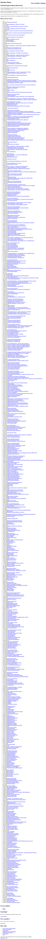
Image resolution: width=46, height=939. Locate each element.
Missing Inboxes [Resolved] (12, 263)
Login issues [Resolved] (12, 134)
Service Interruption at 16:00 (13, 503)
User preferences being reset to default (15, 682)
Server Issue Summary (12, 231)
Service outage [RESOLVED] (14, 284)
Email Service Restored (11, 568)
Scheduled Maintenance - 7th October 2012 (16, 248)
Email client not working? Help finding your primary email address (20, 111)
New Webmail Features (12, 759)
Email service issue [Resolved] (13, 131)
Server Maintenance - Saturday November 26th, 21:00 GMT (19, 72)
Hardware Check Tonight (12, 857)
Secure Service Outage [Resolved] (14, 318)
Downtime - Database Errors (13, 655)
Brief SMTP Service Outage (12, 659)
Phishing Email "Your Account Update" (15, 464)
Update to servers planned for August (14, 43)
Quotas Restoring (11, 728)
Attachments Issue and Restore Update (15, 466)
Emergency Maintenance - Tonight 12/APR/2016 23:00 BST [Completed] (22, 80)
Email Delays (10, 588)
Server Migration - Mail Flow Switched (15, 82)
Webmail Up (10, 715)
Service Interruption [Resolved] (14, 324)
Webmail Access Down (12, 158)
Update (9, 695)
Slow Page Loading (11, 814)
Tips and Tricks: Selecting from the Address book (17, 821)
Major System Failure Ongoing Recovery (15, 473)
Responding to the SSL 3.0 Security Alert (15, 147)
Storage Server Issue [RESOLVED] (14, 181)
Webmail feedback (11, 635)
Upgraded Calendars (12, 835)
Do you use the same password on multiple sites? (17, 498)
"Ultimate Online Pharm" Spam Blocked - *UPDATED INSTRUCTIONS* (22, 852)
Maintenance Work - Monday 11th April (15, 355)
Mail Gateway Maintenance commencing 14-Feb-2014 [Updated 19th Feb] (22, 171)
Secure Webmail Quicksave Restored (14, 662)
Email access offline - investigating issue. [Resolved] (18, 128)
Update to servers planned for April (14, 47)
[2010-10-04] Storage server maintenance (15, 411)
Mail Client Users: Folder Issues (14, 765)
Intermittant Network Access (13, 865)
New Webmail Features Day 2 (13, 757)
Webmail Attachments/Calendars (14, 605)
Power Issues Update (12, 606)
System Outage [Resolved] (13, 247)
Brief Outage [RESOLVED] (13, 208)
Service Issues (10, 485)
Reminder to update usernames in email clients (16, 86)
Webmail (9, 701)
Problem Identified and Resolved (14, 530)
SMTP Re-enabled (11, 573)
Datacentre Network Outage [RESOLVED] (16, 130)
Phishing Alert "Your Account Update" (15, 399)
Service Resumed (10, 771)
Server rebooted (11, 741)
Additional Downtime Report (13, 818)
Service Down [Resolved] (13, 418)
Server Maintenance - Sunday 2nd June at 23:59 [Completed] (19, 202)
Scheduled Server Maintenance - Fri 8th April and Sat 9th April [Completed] (22, 81)
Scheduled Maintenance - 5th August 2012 (16, 254)
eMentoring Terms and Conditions (9, 931)
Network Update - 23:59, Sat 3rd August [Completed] (18, 188)
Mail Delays (10, 742)
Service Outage (10, 265)
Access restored (11, 710)
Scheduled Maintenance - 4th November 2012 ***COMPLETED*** (21, 240)
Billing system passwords (12, 717)
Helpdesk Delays (11, 566)
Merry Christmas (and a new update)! (15, 173)
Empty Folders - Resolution (13, 496)
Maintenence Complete (12, 700)
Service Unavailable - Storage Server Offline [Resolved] (18, 346)
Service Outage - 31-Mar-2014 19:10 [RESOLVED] (18, 166)
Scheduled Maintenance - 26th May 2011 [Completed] (18, 343)
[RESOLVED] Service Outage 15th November (17, 73)
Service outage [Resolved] (13, 251)
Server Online (10, 775)
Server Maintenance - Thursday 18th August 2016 (17, 75)
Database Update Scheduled (13, 641)
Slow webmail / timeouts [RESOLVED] (15, 239)
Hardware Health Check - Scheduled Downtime (17, 860)
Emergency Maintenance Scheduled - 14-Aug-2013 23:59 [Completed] (21, 185)
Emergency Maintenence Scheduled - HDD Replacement (19, 792)
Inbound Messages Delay (12, 555)
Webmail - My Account (12, 750)
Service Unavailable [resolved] (14, 443)
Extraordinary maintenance (13, 688)
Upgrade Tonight (11, 901)
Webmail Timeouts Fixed (12, 638)
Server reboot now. (11, 730)
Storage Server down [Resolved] (14, 395)
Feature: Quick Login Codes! (13, 774)
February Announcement (12, 218)
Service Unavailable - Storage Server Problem (16, 357)
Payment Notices (11, 893)
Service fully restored (12, 562)
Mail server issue (10, 153)
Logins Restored (11, 589)
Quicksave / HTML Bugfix (13, 766)
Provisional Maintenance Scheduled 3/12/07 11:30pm (18, 617)
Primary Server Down (12, 796)
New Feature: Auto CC (12, 838)
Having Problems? (11, 811)
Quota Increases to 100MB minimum (15, 767)
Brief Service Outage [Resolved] (14, 206)
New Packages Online (12, 423)
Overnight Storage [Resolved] (13, 448)
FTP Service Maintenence (12, 663)
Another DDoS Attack (12, 546)
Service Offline (10, 536)
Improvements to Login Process (14, 215)
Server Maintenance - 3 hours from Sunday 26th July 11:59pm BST (20, 102)
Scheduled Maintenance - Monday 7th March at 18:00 (18, 360)
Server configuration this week (13, 39)
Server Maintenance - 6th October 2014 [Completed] (18, 149)
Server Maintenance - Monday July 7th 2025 (15, 24)
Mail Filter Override (11, 646)
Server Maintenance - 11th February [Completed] (17, 56)
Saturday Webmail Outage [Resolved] (15, 482)
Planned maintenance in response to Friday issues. (17, 817)
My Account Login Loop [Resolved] (15, 317)
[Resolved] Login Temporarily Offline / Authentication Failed (19, 510)
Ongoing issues (11, 653)
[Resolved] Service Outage (13, 216)
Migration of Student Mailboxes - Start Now (15, 512)
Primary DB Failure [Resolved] (14, 186)
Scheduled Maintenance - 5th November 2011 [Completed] (19, 313)
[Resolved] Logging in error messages (15, 113)
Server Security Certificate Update (14, 170)
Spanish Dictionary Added (13, 884)
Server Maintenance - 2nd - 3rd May (15, 58)
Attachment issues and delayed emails (15, 416)
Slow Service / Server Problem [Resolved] (16, 372)
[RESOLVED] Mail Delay (13, 67)
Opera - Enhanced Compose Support (15, 746)
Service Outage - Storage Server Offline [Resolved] (17, 382)
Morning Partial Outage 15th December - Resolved (17, 487)
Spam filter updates (11, 744)
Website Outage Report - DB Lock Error (15, 515)
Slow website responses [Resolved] (14, 238)
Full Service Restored (12, 844)
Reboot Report (11, 832)
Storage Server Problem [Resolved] (14, 174)
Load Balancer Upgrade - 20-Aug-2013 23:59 (16, 184)
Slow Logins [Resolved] (12, 387)
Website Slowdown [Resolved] (14, 419)
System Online (11, 582)
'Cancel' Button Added (12, 627)
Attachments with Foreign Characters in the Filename (18, 676)
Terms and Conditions (7, 929)
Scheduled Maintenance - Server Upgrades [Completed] (18, 326)
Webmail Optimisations (12, 813)
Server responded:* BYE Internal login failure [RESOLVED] (19, 283)
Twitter (4, 909)
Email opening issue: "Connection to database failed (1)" (18, 275)
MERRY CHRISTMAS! (12, 826)
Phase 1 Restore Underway (13, 471)
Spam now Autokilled (12, 851)
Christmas (10, 610)
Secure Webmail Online (12, 650)
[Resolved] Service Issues (13, 405)
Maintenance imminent (12, 616)
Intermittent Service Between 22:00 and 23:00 (16, 506)
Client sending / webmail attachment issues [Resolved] (18, 398)
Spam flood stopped (11, 575)
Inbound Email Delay (12, 599)
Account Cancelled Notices (13, 808)
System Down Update (12, 583)
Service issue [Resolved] (12, 132)
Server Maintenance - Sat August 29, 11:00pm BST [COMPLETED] (21, 98)
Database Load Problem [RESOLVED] (15, 347)
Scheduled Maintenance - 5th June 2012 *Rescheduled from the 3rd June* (22, 280)
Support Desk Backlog (11, 266)
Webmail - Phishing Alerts (13, 552)
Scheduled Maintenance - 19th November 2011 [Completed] (19, 311)
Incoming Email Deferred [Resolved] (15, 520)
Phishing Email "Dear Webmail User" (15, 478)
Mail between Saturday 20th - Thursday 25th (16, 455)
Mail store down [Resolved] (13, 108)
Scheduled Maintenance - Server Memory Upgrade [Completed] (20, 325)
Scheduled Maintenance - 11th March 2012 (16, 292)
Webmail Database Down (13, 756)
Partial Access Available (12, 694)
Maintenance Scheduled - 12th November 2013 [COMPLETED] (20, 178)
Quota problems (11, 732)
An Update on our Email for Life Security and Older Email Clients (20, 30)
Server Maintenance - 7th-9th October (15, 63)
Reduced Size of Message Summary (15, 803)
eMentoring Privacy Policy (8, 932)
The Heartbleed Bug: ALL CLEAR (14, 163)
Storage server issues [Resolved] (14, 210)
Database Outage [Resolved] (13, 479)
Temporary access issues (12, 451)
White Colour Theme (12, 630)
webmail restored (11, 883)
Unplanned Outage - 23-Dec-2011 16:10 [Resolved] (18, 307)
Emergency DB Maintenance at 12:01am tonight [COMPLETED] (20, 116)
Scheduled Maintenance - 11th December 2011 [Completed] (19, 308)
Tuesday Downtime (11, 758)
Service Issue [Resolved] (12, 200)
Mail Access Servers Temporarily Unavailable (16, 445)
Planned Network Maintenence (14, 674)
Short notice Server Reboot (13, 833)
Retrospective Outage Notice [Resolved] (15, 385)
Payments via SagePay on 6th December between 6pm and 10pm (20, 393)
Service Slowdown (11, 414)
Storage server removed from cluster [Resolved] (16, 262)
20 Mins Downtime (11, 753)
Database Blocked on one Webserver (15, 525)
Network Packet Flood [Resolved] (13, 430)
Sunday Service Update (12, 463)
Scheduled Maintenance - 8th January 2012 (16, 303)
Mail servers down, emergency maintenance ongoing (18, 406)
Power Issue (10, 607)
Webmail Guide (11, 812)
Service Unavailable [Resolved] (14, 389)
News (4, 908)
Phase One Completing (12, 470)
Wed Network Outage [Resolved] (14, 493)
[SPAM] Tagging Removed (12, 890)
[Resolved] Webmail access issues (13, 101)
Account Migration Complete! (13, 698)
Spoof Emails (10, 892)
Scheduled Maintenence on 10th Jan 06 (15, 822)
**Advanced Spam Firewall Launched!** (16, 805)
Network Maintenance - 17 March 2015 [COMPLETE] (18, 129)
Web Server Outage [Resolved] (14, 309)
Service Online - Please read (13, 651)
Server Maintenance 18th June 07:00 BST (16, 50)
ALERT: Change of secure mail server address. (17, 799)
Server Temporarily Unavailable (14, 696)
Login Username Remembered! (14, 902)
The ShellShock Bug (12, 151)
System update (10, 685)
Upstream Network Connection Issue (15, 654)
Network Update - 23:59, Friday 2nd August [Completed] (19, 189)
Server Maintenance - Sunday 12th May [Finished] (17, 204)
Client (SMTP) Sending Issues (13, 462)
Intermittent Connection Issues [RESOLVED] (16, 217)
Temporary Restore (11, 541)
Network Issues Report (12, 827)
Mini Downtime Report (12, 843)
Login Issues (10, 375)
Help (4, 934)
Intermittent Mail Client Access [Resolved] (16, 683)
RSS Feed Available (11, 693)
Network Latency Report (12, 828)
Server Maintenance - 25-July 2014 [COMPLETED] (17, 154)
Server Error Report (12, 878)
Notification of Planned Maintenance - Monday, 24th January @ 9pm (21, 374)
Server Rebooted (11, 873)
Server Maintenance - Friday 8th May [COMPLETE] (18, 119)
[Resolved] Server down (12, 104)
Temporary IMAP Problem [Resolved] (15, 521)
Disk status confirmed (12, 613)
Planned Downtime (11, 712)
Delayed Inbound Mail (12, 620)
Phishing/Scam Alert (12, 177)
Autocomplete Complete (12, 622)
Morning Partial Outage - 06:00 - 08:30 (15, 489)
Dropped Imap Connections (13, 834)
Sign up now (2, 923)
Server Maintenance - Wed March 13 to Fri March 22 (18, 52)
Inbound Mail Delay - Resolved (14, 572)
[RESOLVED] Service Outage (13, 62)
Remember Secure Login (12, 875)
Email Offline (10, 580)
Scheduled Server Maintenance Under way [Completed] (18, 353)
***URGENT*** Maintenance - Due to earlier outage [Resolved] (20, 237)
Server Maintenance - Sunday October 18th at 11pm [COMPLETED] (21, 96)
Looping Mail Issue (11, 760)
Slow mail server (10, 155)
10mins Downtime (11, 899)
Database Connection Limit (13, 699)
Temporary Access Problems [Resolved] (15, 457)
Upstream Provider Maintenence (14, 666)
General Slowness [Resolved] (13, 480)
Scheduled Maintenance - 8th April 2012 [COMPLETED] (19, 289)
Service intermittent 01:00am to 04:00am (15, 563)
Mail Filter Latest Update (12, 645)
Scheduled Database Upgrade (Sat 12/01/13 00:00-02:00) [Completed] (21, 222)
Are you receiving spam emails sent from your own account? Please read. (22, 84)
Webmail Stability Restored (13, 77)
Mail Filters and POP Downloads (14, 459)
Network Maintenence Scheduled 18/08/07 (16, 656)
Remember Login (11, 853)
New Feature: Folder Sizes (13, 900)
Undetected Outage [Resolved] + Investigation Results (18, 207)
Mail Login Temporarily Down (14, 794)
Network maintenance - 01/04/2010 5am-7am (16, 441)
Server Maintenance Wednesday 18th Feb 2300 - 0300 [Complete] (20, 139)
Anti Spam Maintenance (12, 392)
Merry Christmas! (11, 306)
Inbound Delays (11, 554)
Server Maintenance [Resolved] (13, 373)
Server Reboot (10, 764)
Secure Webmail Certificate (13, 612)
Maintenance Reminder (12, 724)
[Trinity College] (7, 937)
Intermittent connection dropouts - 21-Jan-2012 (16, 302)
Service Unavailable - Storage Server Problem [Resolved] (19, 344)
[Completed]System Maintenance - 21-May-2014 (17, 161)
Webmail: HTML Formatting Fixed (14, 598)
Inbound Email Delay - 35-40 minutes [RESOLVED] (18, 403)
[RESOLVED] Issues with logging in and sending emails (18, 125)
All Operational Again (12, 795)
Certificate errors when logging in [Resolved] (16, 137)
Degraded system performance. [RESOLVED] (16, 376)
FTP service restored (11, 660)
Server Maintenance (11, 41)
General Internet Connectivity (13, 440)
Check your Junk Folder (12, 609)
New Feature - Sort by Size (13, 806)
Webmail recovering (11, 706)
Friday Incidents (11, 788)
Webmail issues (11, 415)
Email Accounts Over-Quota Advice (15, 136)
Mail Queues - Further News (13, 739)
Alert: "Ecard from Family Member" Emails (16, 669)
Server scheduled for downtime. (14, 436)
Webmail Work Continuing (13, 882)
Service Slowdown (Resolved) (13, 363)
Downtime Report (11, 820)
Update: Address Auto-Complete (14, 624)
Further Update (10, 707)
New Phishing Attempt (12, 492)
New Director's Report (12, 243)
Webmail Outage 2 (11, 709)
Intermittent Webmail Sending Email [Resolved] (17, 420)
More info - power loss (12, 652)
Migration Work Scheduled (13, 816)
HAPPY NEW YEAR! (12, 537)
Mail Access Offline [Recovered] (14, 476)
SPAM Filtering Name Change (13, 670)
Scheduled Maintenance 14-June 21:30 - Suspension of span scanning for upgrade (23, 277)
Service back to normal (12, 558)
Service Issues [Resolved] (13, 288)
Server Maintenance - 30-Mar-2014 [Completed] (17, 167)
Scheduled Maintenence (12, 779)
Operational (10, 615)
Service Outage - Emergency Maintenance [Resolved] (18, 391)
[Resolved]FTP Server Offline (13, 371)
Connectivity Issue (11, 549)
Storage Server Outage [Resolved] (13, 192)
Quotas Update (11, 731)
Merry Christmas (11, 90)
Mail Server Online (11, 783)
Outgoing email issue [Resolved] (14, 135)
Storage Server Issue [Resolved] (13, 337)
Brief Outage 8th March (12, 689)
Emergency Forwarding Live (13, 472)
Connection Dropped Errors (13, 781)
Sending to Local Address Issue (14, 847)
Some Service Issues (12, 559)
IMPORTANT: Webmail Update (14, 637)
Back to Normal (11, 809)
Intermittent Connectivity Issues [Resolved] (16, 300)
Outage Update (11, 548)
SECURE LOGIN (11, 876)
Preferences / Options (12, 855)
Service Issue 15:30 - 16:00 (12, 429)
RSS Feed (10, 673)
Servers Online (10, 577)
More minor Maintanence (13, 839)
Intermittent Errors (11, 531)
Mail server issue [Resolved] (13, 501)
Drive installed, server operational (14, 790)
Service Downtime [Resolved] (13, 438)
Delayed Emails (11, 836)
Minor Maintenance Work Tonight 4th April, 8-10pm (18, 356)
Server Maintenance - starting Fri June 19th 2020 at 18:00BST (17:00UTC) (22, 45)
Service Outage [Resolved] (13, 198)
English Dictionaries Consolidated (14, 864)
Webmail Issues (11, 881)
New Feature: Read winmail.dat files (15, 879)
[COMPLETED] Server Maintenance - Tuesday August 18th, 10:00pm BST (22, 99)
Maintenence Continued (12, 729)
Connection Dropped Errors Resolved (15, 780)
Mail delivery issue (11, 533)
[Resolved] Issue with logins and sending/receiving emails (19, 123)
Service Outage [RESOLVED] (13, 242)
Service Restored (11, 505)
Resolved (10, 547)
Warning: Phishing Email (12, 329)
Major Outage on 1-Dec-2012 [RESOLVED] (16, 235)
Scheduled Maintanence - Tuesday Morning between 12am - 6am (20, 840)
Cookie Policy (5, 933)
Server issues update (12, 618)
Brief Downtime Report (12, 871)
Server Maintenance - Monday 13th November (17, 28)
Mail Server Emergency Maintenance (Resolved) (17, 364)
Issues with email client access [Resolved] (16, 138)
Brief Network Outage (12, 778)
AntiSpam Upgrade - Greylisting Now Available (16, 570)
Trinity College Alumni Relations (9, 928)
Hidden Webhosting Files (13, 518)
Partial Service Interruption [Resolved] (15, 212)
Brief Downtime (11, 869)
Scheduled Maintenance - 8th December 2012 (16, 233)
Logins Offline (11, 590)
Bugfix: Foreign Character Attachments (15, 675)
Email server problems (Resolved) (14, 366)
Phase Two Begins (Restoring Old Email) (15, 469)
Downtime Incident (11, 802)
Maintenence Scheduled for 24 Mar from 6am (16, 801)
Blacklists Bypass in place (13, 401)
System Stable (10, 540)
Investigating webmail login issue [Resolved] (16, 255)
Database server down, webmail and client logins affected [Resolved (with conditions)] (24, 112)
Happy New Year (11, 380)
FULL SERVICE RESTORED (14, 880)
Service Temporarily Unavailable (14, 565)
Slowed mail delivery (12, 95)
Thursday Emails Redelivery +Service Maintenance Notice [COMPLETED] (22, 452)
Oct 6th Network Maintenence (13, 639)
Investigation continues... (12, 846)
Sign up (43, 3)
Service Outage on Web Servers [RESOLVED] (17, 315)
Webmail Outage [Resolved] (12, 193)
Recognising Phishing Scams (13, 534)
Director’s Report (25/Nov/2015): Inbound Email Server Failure (20, 92)
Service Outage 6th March (13, 293)
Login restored (11, 793)
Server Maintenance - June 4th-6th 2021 (15, 37)
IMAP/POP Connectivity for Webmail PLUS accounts (18, 494)
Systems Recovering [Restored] (14, 354)
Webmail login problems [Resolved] (14, 270)
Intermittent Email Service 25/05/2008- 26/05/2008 (17, 585)
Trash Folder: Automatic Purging (14, 592)
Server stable (10, 692)
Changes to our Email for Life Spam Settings (16, 34)
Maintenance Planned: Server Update (15, 725)
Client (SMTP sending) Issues (13, 477)
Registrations (10, 898)
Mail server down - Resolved (13, 144)
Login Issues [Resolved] (12, 142)
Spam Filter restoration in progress (14, 644)
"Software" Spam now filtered (13, 849)
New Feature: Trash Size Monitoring (15, 854)
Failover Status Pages (12, 862)
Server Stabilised (11, 831)
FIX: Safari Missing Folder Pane (14, 625)
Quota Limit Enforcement (13, 672)
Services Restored (11, 763)
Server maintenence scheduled (13, 782)
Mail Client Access (11, 69)
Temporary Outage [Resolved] (13, 410)
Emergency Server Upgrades (13, 475)
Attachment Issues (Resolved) (13, 453)
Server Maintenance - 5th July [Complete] (15, 333)
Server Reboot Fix (11, 845)
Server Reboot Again (12, 872)
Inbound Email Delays (12, 408)
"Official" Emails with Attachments (14, 896)
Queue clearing (10, 553)
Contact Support (3, 916)
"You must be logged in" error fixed (14, 629)
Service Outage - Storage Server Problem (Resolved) (18, 365)
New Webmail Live (11, 636)
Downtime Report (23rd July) (13, 887)
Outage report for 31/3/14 (12, 164)
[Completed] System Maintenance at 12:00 (16, 504)
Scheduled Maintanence (12, 837)
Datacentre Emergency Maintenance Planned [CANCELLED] (20, 352)
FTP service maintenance (12, 661)
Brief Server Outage (12, 733)
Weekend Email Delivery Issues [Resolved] (16, 148)
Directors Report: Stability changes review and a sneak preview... (20, 228)
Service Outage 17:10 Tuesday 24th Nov (15, 490)
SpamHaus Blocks (11, 523)
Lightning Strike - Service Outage (14, 446)
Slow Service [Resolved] (12, 244)
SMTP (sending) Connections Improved (15, 539)
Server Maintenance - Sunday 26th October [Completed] (18, 146)
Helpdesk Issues (11, 295)
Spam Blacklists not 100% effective (14, 390)
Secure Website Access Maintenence (14, 664)
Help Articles (10, 484)
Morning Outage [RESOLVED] (14, 234)
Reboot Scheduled (11, 856)
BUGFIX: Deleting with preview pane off (16, 626)
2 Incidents (10, 841)
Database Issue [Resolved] (13, 87)
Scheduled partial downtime (13, 713)
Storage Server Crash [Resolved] (14, 340)
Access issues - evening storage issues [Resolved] (16, 336)
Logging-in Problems (12, 528)
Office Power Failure (12, 500)
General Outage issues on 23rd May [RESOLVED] (18, 282)
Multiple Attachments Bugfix (13, 867)
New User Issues (11, 557)
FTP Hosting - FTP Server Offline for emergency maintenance (20, 434)
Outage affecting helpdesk (12, 271)
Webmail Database (11, 716)
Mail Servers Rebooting (12, 396)
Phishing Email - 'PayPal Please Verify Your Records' (17, 65)
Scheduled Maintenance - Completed (15, 687)
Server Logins (10, 738)
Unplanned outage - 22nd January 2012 (15, 301)
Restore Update (11, 465)
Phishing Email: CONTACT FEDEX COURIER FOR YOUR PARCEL (22, 514)
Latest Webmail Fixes (12, 634)
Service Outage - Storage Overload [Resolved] (16, 413)
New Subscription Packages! (13, 550)
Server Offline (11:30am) (12, 889)
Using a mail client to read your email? (15, 394)
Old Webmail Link (11, 632)
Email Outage (10, 273)
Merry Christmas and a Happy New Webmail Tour (17, 227)
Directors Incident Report (13, 734)
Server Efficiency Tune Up (13, 829)
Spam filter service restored (13, 643)
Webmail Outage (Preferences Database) (15, 711)
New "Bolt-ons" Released (12, 276)
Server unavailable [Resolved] (13, 444)
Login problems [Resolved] (12, 332)
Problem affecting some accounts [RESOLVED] (16, 260)
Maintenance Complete (12, 723)
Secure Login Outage (12, 748)
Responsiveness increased (12, 603)
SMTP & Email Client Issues (13, 79)
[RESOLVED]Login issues (12, 103)
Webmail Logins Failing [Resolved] (15, 256)
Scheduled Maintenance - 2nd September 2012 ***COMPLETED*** (21, 253)
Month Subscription (11, 447)
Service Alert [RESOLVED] (13, 179)
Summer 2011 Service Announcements (15, 348)
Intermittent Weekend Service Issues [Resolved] (16, 427)
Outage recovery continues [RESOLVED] (16, 249)
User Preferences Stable (12, 681)
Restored (9, 761)
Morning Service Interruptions (13, 619)
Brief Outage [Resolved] (12, 449)
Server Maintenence (11, 668)
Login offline (10, 522)
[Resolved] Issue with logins (13, 118)
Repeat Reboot (11, 762)
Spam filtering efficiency (12, 642)
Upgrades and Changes (12, 432)
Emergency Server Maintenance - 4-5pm (15, 327)
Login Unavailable (11, 785)
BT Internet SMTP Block (12, 678)
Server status (10, 736)
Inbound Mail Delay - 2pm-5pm (13, 569)
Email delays (10, 274)
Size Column (10, 623)
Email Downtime (11, 586)
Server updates (10, 40)
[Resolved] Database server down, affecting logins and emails (19, 122)
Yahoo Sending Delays (12, 529)
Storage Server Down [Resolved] (13, 191)
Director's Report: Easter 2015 (13, 126)
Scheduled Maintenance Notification (15, 384)
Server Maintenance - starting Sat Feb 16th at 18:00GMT (18, 55)
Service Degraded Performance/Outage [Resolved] (17, 330)
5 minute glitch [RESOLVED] (13, 359)
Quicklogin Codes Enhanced (13, 747)
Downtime (10, 868)
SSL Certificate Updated (12, 611)
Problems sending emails (12, 22)
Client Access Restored (12, 601)
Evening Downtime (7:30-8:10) (14, 861)
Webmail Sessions (11, 722)
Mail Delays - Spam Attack (13, 576)
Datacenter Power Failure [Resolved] (15, 450)
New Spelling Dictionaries (12, 886)
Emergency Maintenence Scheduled (14, 697)
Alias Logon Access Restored (13, 110)
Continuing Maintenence (12, 786)
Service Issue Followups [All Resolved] (14, 428)
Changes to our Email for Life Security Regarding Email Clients (20, 32)
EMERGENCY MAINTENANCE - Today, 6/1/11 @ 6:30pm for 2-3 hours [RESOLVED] (25, 378)
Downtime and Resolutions (13, 863)
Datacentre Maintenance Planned (14, 349)
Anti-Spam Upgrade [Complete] (14, 321)
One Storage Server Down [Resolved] (15, 203)
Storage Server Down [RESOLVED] (15, 187)
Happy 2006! (10, 823)
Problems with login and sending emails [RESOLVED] (18, 117)
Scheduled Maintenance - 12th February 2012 (16, 296)
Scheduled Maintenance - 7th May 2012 (15, 286)
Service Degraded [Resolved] (13, 435)
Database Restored (11, 755)
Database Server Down (11, 195)
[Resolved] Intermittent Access (14, 507)
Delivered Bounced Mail (12, 680)
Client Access (10, 602)
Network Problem (11, 578)
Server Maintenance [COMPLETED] (15, 230)
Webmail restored (11, 718)
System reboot (10, 679)
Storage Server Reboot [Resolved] (14, 320)
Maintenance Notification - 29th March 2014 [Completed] (19, 168)
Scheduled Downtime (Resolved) (13, 261)
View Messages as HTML (13, 866)
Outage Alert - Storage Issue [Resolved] (15, 298)
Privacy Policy (5, 930)
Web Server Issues (11, 516)
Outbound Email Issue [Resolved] (14, 458)
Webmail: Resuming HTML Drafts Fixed (15, 595)
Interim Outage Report (12, 497)
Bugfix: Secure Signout (11, 658)
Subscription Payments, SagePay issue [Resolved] (17, 312)
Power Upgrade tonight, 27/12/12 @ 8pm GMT (17, 225)
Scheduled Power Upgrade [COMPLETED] (16, 224)
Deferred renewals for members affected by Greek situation (18, 105)
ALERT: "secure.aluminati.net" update (15, 798)
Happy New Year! (11, 305)
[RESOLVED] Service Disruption (14, 121)
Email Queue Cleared (12, 587)
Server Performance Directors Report (15, 691)
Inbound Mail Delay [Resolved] (14, 362)
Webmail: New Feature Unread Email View (16, 594)
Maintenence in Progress (12, 704)
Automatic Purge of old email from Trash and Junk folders (18, 196)
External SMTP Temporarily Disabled (15, 574)
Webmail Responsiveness (12, 604)
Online (9, 545)
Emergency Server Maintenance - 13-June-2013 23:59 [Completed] (20, 199)
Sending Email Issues (12, 285)
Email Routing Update (12, 727)
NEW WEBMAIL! (11, 815)
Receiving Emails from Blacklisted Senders (16, 400)
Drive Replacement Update (13, 791)
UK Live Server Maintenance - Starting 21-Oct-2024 (18, 26)
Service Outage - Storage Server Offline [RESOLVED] (18, 377)
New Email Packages (11, 425)
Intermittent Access (11, 888)
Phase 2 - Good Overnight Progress (14, 468)
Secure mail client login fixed (13, 593)
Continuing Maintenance (12, 751)
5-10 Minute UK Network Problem (14, 819)
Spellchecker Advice (12, 874)
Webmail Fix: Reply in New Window (15, 633)
